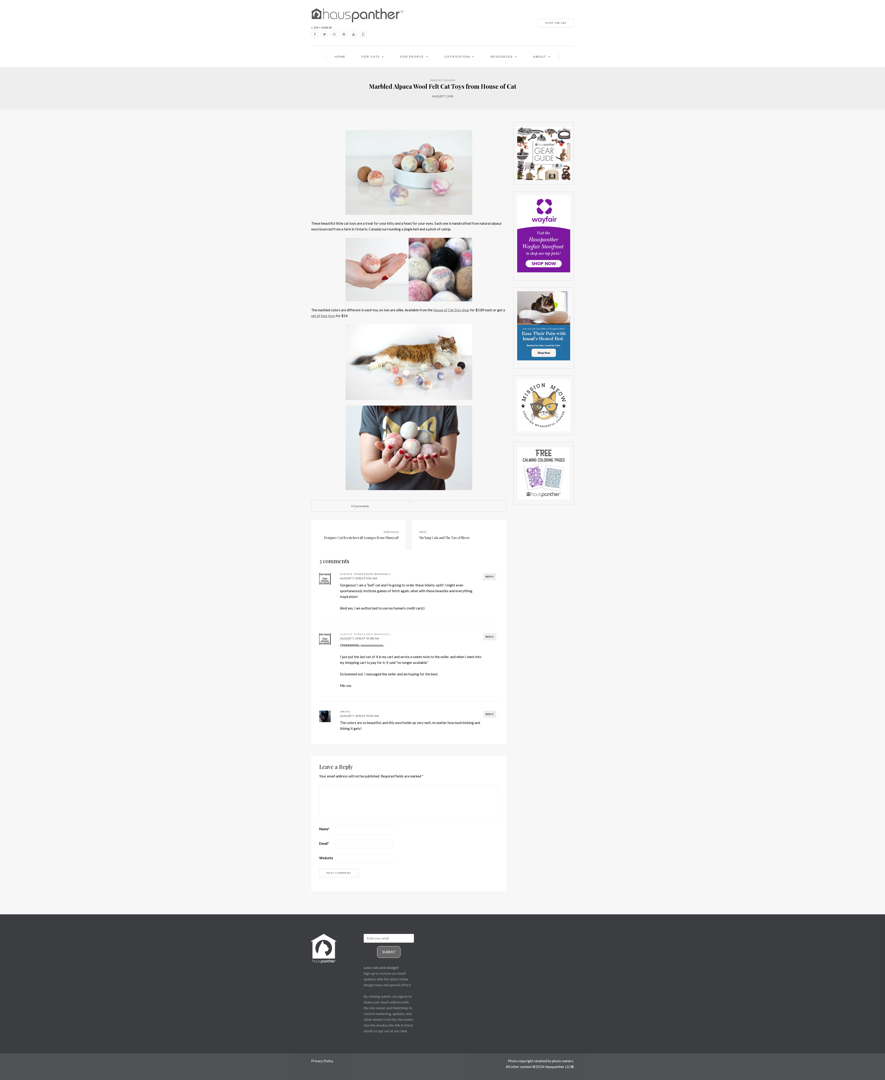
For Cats (371, 56)
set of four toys (323, 316)
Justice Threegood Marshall (365, 634)
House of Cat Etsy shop (451, 310)
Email (324, 843)
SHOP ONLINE (556, 22)
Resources (502, 56)
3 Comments (360, 506)
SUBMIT (388, 952)
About (539, 56)
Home (340, 56)
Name (324, 829)
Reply (490, 576)
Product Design (442, 80)
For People (412, 56)
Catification (457, 56)
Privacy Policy (322, 1061)
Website (326, 858)
